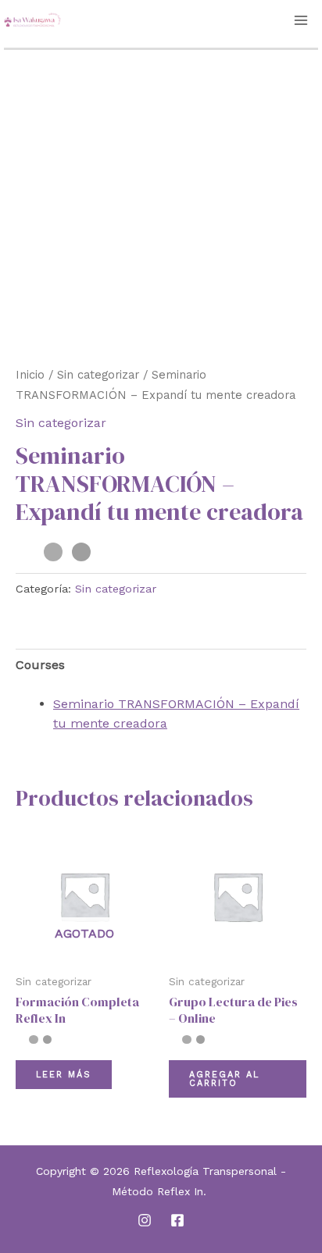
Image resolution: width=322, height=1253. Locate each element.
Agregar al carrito (224, 1079)
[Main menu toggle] (301, 20)
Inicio (30, 375)
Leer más (63, 1075)
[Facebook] (177, 1220)
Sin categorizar (98, 375)
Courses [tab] (40, 664)
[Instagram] (145, 1220)
